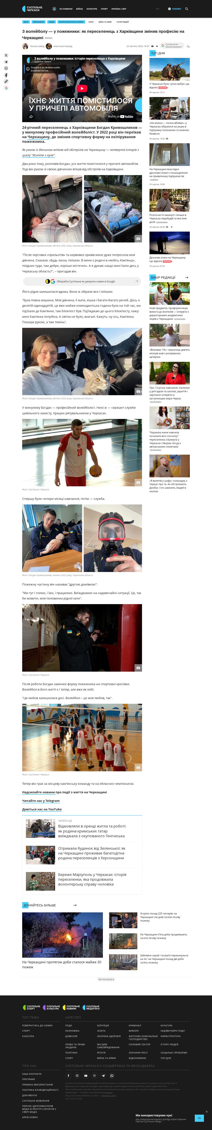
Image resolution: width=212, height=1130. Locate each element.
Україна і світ (118, 8)
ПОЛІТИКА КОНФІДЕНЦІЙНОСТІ (40, 1089)
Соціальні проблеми (174, 1052)
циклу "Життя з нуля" (38, 155)
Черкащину (39, 136)
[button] (6, 55)
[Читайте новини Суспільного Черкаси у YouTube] (86, 1076)
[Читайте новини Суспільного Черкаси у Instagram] (77, 1076)
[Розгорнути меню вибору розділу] (54, 9)
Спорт (104, 8)
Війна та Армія (105, 22)
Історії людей (123, 22)
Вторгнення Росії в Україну (71, 22)
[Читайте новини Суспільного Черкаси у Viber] (94, 1076)
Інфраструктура (171, 1036)
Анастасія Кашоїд (63, 46)
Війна (79, 8)
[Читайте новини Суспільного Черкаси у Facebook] (68, 1076)
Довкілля (71, 1036)
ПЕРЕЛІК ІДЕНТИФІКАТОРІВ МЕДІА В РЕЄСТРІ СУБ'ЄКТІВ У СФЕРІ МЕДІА (39, 1109)
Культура (92, 8)
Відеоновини (137, 1058)
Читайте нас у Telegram (41, 801)
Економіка (72, 1030)
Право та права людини (75, 1046)
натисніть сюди (108, 1095)
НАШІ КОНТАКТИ (32, 1073)
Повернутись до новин (37, 1025)
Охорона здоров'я (109, 1036)
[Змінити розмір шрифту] (188, 46)
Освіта (101, 1030)
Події (68, 1025)
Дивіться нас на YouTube (42, 809)
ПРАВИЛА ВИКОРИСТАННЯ (37, 1084)
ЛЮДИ (51, 22)
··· (157, 9)
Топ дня (166, 1058)
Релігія (101, 1052)
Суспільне (107, 1092)
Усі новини (65, 8)
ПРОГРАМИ (28, 1079)
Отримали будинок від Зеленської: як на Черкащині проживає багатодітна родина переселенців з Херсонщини (91, 853)
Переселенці (38, 22)
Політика (71, 1052)
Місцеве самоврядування (108, 1046)
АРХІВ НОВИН (30, 1117)
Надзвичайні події (173, 1030)
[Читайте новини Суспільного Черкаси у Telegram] (103, 1076)
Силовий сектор (139, 1044)
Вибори (134, 1030)
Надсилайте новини (39, 792)
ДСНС (26, 22)
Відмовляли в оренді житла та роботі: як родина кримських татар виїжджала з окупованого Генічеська (92, 830)
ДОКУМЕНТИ (29, 1095)
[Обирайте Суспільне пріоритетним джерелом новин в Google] (6, 88)
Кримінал (135, 1025)
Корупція (103, 1025)
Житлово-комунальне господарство (143, 1038)
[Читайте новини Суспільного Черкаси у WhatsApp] (112, 1076)
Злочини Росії (138, 1052)
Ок (199, 1118)
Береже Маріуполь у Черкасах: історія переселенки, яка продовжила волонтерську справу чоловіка (92, 879)
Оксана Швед (37, 46)
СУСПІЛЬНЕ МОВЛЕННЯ (35, 1100)
